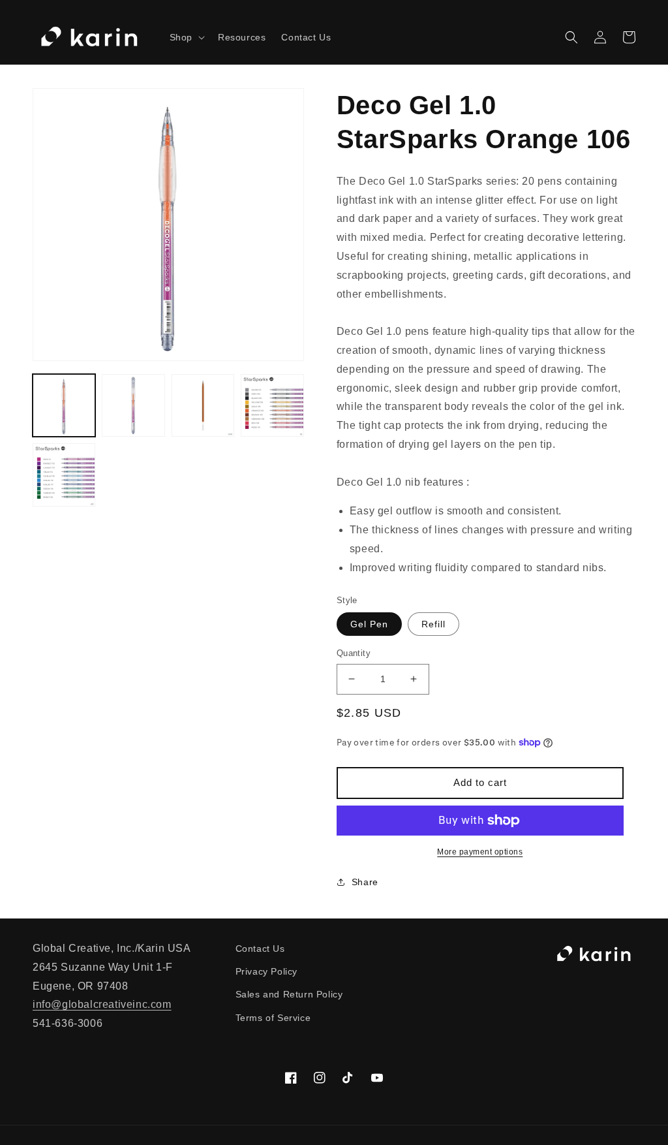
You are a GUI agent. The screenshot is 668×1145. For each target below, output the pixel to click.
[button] (186, 37)
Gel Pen (369, 624)
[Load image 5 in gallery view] (64, 474)
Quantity (354, 653)
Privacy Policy (266, 971)
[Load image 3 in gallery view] (203, 405)
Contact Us (260, 948)
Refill (433, 624)
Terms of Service (273, 1017)
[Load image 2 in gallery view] (133, 405)
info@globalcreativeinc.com (102, 1004)
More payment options (480, 851)
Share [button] (365, 882)
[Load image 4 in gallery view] (272, 405)
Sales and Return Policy (289, 994)
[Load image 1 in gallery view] (64, 405)
